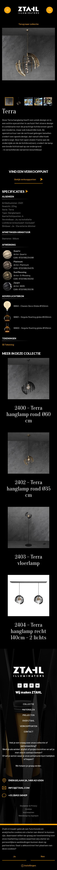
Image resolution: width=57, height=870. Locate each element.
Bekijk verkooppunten (25, 179)
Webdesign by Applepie (28, 815)
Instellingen (30, 865)
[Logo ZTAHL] (28, 10)
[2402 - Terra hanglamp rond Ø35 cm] (28, 453)
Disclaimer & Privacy (28, 806)
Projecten (28, 715)
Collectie (28, 704)
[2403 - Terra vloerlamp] (28, 527)
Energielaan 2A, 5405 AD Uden (26, 780)
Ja (14, 856)
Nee (43, 856)
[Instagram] (20, 685)
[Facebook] (26, 685)
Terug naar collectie (29, 24)
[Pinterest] (31, 685)
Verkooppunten (28, 726)
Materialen (28, 709)
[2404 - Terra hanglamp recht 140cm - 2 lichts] (28, 595)
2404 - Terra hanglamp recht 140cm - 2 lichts (28, 631)
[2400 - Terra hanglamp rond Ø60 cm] (28, 379)
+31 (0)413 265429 (17, 795)
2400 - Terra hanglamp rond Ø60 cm (28, 414)
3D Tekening (8, 344)
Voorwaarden (28, 812)
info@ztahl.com (18, 787)
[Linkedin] (37, 685)
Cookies (28, 809)
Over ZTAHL (28, 720)
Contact (28, 731)
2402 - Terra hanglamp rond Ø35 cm (28, 488)
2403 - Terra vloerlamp (28, 560)
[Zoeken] (49, 10)
